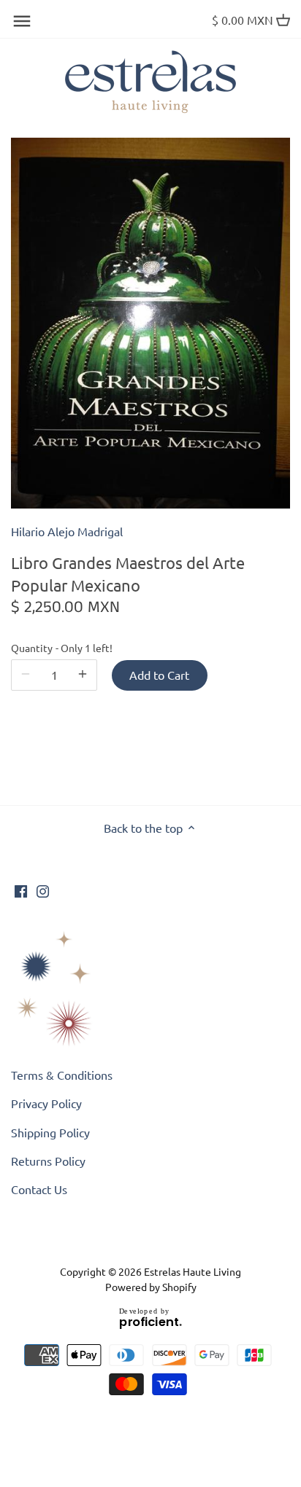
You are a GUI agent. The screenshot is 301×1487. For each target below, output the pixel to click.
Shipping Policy (50, 1132)
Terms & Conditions (62, 1074)
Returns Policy (48, 1160)
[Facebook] (21, 890)
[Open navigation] (22, 21)
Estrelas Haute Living (192, 1271)
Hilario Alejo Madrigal (67, 531)
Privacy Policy (46, 1103)
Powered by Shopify (151, 1286)
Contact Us (39, 1189)
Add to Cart (159, 674)
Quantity (54, 648)
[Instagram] (43, 890)
